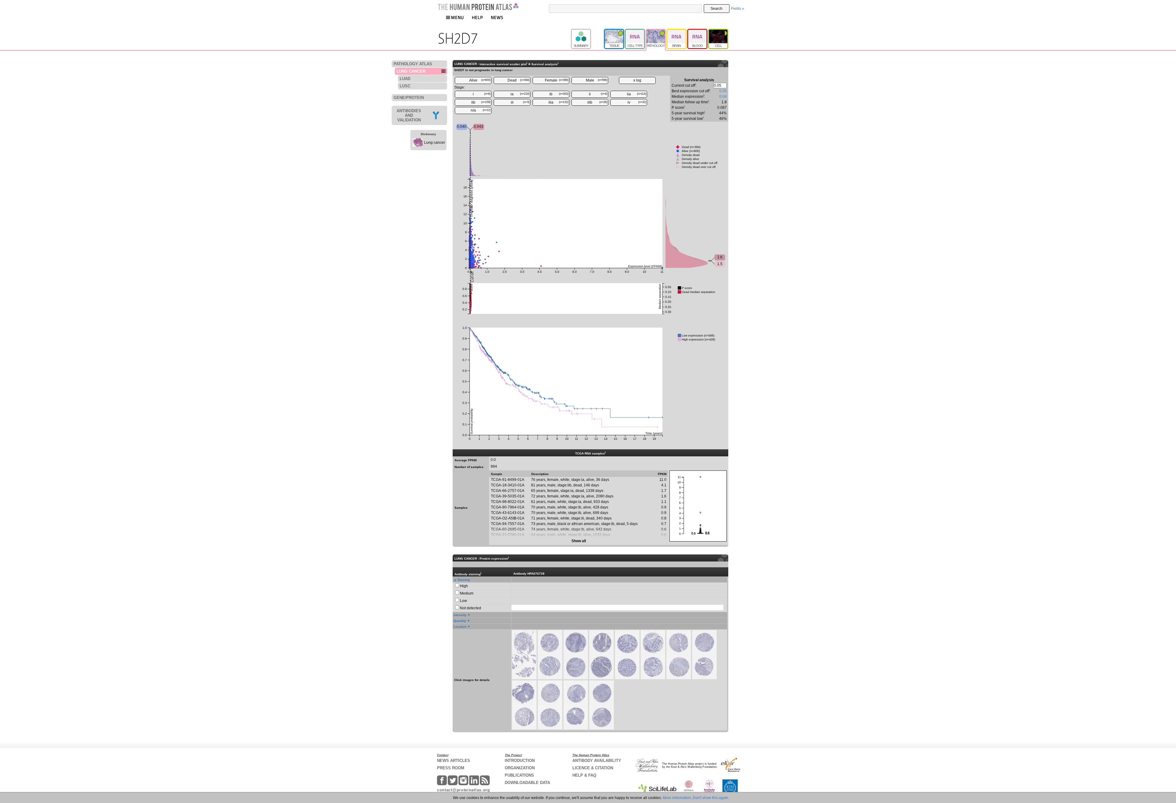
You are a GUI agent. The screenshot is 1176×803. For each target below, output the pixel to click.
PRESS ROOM (450, 768)
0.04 (723, 96)
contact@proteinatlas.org (463, 790)
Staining (464, 579)
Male (597, 80)
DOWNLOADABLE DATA (527, 782)
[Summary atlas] (587, 31)
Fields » (737, 8)
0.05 (723, 91)
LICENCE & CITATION (592, 768)
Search (716, 8)
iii (520, 102)
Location (460, 626)
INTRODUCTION (520, 760)
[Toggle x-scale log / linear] (637, 80)
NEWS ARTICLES (453, 760)
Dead (518, 80)
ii (598, 94)
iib (481, 102)
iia (636, 94)
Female (557, 80)
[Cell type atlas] (635, 31)
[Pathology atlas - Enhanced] (656, 31)
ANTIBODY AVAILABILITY (596, 760)
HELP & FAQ (584, 775)
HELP (477, 17)
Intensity (460, 615)
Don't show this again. (711, 798)
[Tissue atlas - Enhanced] (614, 31)
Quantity (460, 620)
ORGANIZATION (520, 768)
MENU (457, 17)
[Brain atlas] (676, 31)
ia (520, 94)
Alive (480, 80)
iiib (597, 102)
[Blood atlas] (697, 31)
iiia (558, 102)
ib (558, 94)
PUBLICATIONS (519, 775)
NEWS (497, 17)
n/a (481, 110)
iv (637, 102)
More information (677, 798)
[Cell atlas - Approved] (718, 31)
